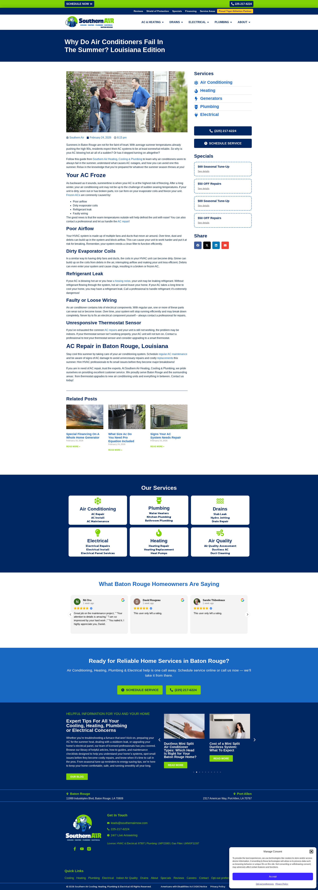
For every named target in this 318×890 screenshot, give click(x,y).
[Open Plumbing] (231, 22)
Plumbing (159, 508)
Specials (177, 11)
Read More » (73, 446)
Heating (158, 540)
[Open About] (249, 22)
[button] (311, 851)
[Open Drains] (182, 22)
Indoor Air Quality (127, 878)
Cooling (69, 878)
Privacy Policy (281, 884)
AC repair (123, 221)
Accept (273, 876)
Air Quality (220, 540)
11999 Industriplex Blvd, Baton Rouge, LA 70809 (94, 798)
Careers (192, 878)
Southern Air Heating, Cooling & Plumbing (117, 159)
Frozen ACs (73, 195)
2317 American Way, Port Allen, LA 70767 (227, 798)
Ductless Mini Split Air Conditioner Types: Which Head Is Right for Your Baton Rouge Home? (180, 750)
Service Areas (207, 11)
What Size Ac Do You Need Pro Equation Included (121, 437)
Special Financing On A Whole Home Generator (82, 435)
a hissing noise (122, 281)
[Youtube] (82, 849)
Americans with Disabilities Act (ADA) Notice (184, 886)
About (154, 878)
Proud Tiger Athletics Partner (235, 11)
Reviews (138, 11)
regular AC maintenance (173, 354)
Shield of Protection (157, 11)
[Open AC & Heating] (162, 22)
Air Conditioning (98, 508)
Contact (204, 878)
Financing (191, 11)
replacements (165, 358)
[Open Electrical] (208, 22)
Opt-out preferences (265, 884)
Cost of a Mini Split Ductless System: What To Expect (225, 747)
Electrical (97, 540)
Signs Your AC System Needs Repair (165, 435)
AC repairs (111, 330)
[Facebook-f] (75, 849)
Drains (220, 508)
